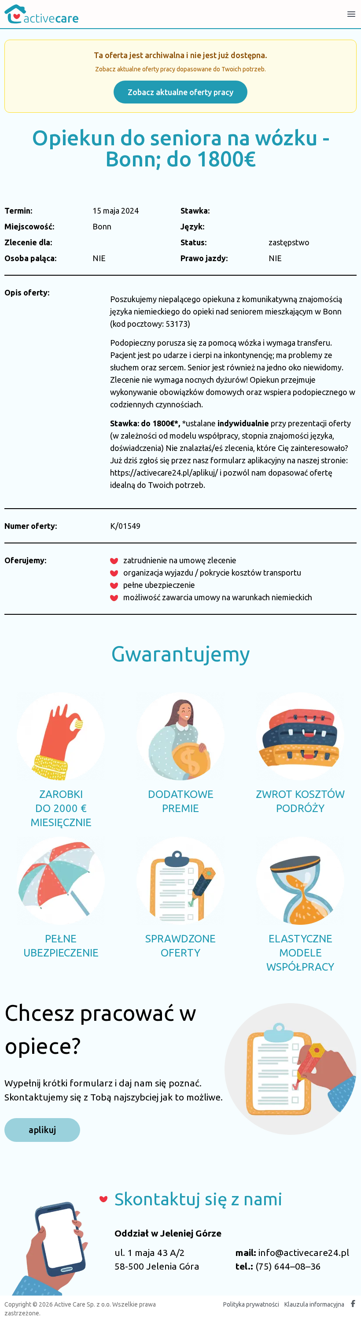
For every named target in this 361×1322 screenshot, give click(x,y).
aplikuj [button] (42, 1130)
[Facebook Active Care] (353, 1304)
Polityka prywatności (251, 1304)
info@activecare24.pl (303, 1252)
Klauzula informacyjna (314, 1304)
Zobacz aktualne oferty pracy (180, 92)
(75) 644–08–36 (288, 1266)
